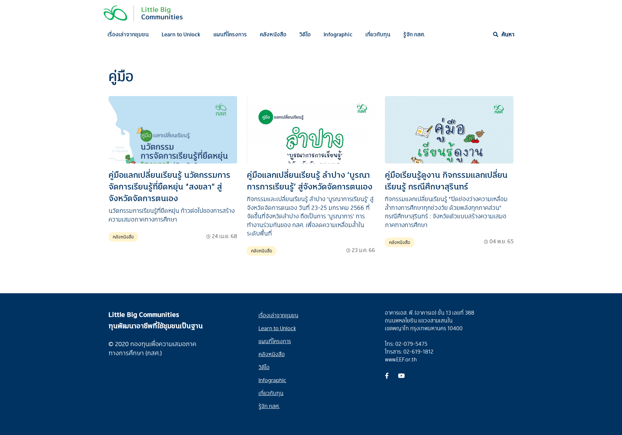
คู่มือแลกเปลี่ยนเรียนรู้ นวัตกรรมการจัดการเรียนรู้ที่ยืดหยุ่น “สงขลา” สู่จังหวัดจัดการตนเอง (169, 186)
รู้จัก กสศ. (414, 34)
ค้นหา (507, 34)
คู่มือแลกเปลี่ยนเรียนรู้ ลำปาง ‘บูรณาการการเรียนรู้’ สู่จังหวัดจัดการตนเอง (309, 180)
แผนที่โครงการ (230, 34)
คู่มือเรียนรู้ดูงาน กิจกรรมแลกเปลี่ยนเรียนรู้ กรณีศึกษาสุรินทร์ (446, 180)
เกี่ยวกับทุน (377, 34)
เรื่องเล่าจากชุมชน (128, 34)
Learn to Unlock (181, 34)
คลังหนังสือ (273, 34)
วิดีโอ (305, 34)
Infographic (338, 34)
